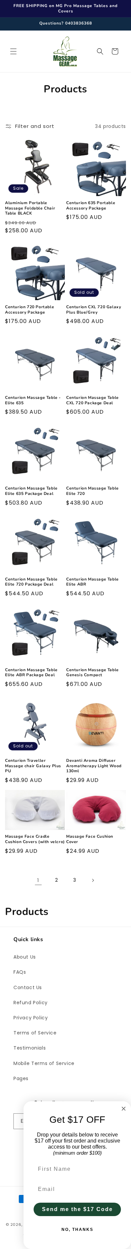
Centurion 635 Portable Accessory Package (90, 205)
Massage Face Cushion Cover (89, 839)
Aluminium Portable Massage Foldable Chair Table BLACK (30, 208)
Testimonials (29, 1048)
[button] (13, 51)
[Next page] (92, 880)
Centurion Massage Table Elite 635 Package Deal (31, 491)
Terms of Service (35, 1032)
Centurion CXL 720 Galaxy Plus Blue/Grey (93, 310)
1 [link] (38, 880)
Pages (21, 1078)
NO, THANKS (77, 1229)
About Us (24, 957)
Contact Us (27, 987)
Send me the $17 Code (77, 1209)
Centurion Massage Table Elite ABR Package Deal (31, 672)
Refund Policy (30, 1002)
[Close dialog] (124, 1109)
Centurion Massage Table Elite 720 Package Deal (31, 582)
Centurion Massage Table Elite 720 (92, 491)
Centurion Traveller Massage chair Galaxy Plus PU (33, 766)
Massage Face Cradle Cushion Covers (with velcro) (35, 839)
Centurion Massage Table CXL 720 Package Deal (92, 400)
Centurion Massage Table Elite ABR (92, 582)
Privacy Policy (30, 1017)
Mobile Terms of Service (44, 1063)
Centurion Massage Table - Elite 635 (33, 400)
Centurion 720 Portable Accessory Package (29, 310)
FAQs (19, 972)
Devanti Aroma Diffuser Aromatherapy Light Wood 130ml (94, 766)
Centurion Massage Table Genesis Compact (92, 672)
